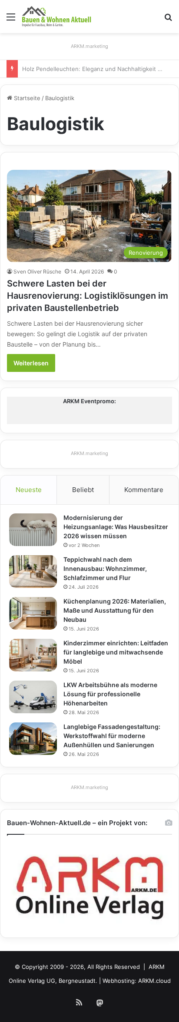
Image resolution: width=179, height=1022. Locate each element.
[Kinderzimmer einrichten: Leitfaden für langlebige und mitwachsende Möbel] (33, 655)
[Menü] (11, 20)
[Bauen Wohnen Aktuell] (56, 16)
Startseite (26, 97)
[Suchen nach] (168, 20)
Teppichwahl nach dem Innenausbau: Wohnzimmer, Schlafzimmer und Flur (105, 568)
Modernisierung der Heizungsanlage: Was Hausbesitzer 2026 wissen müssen (115, 527)
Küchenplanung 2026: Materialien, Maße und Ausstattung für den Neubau (114, 610)
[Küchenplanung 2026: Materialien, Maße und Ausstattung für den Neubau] (33, 613)
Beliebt (83, 490)
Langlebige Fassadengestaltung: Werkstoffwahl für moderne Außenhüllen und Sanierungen (111, 736)
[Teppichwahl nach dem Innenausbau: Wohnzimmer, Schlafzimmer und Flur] (33, 571)
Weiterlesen (31, 363)
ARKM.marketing (89, 46)
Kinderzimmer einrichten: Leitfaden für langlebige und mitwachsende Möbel (115, 652)
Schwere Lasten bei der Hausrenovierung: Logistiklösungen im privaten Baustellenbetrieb (87, 295)
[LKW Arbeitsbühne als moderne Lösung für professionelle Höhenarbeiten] (33, 697)
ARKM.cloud (154, 980)
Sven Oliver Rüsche (37, 271)
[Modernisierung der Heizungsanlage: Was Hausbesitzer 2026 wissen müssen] (33, 529)
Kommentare (143, 490)
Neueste (29, 490)
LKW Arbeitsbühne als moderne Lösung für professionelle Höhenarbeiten (110, 694)
